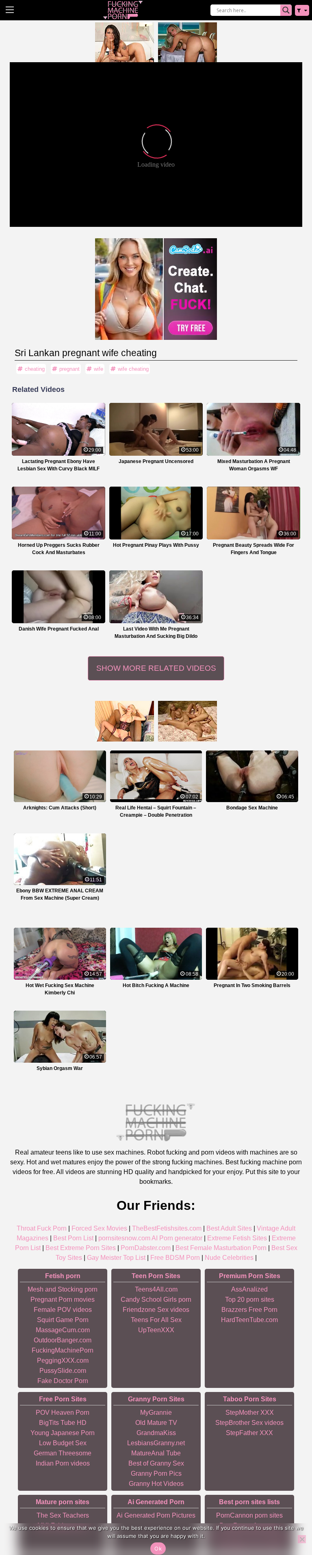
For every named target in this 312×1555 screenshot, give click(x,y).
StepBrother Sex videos (249, 1422)
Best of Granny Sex (156, 1463)
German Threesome (62, 1453)
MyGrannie (156, 1412)
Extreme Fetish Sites (237, 1238)
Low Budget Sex (63, 1443)
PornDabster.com (146, 1247)
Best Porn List (73, 1238)
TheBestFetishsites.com (167, 1228)
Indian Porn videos (63, 1463)
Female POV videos (63, 1309)
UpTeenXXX (156, 1330)
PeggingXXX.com (63, 1360)
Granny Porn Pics (156, 1473)
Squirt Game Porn (63, 1319)
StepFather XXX (249, 1432)
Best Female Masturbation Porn (221, 1247)
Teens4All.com (156, 1289)
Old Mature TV (156, 1422)
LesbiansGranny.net (156, 1443)
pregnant (69, 369)
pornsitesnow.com (124, 1238)
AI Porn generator (177, 1238)
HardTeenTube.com (249, 1319)
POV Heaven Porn (62, 1412)
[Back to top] (288, 1517)
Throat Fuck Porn (42, 1228)
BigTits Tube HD (63, 1422)
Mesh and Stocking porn (63, 1289)
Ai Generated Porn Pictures (156, 1515)
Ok (158, 1548)
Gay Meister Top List (116, 1257)
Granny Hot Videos (156, 1483)
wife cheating (133, 369)
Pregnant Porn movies (62, 1299)
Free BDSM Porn (175, 1257)
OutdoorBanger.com (62, 1340)
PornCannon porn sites (249, 1515)
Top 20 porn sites (249, 1299)
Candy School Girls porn (156, 1299)
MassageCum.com (63, 1330)
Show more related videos (156, 668)
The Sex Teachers (63, 1515)
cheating (35, 369)
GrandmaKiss (156, 1432)
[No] (302, 1539)
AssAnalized (249, 1289)
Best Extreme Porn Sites (81, 1247)
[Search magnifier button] (286, 10)
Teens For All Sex (156, 1319)
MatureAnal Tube (156, 1453)
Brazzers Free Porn (249, 1309)
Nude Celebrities (229, 1257)
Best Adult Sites (229, 1228)
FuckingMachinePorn (62, 1350)
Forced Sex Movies (99, 1228)
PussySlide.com (62, 1370)
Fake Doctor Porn (62, 1380)
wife (98, 369)
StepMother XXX (249, 1412)
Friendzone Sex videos (156, 1309)
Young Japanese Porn (62, 1432)
